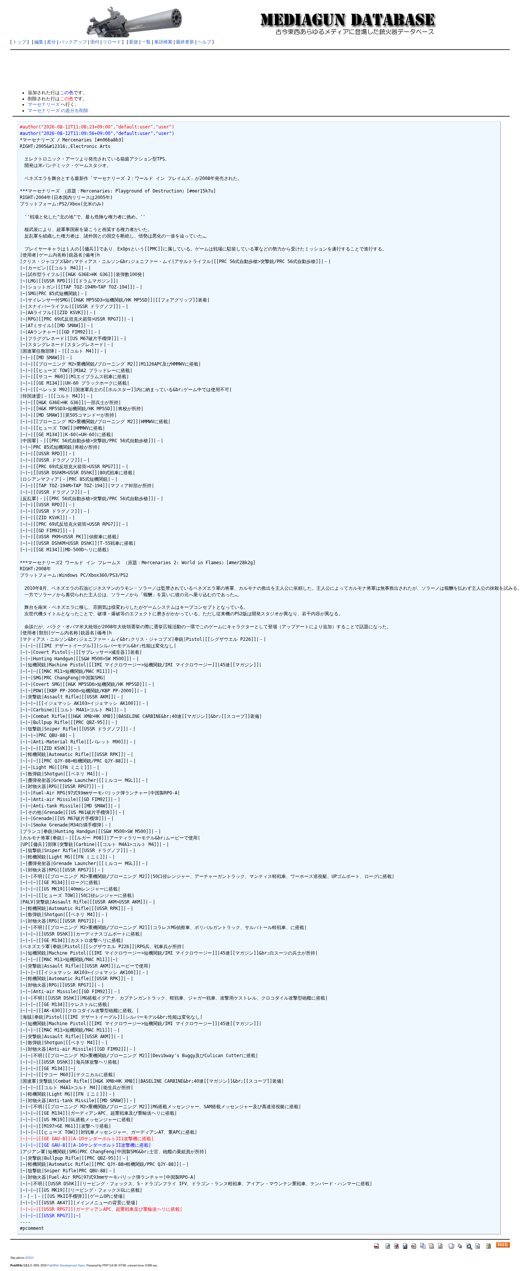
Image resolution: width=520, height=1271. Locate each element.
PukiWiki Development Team (66, 1265)
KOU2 (29, 1258)
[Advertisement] (260, 69)
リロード (112, 42)
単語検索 (163, 42)
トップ (19, 42)
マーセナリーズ (44, 104)
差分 (51, 42)
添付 (94, 42)
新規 (133, 42)
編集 (38, 42)
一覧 (146, 42)
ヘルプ (204, 42)
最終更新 (185, 42)
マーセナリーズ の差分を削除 (58, 110)
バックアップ (73, 42)
